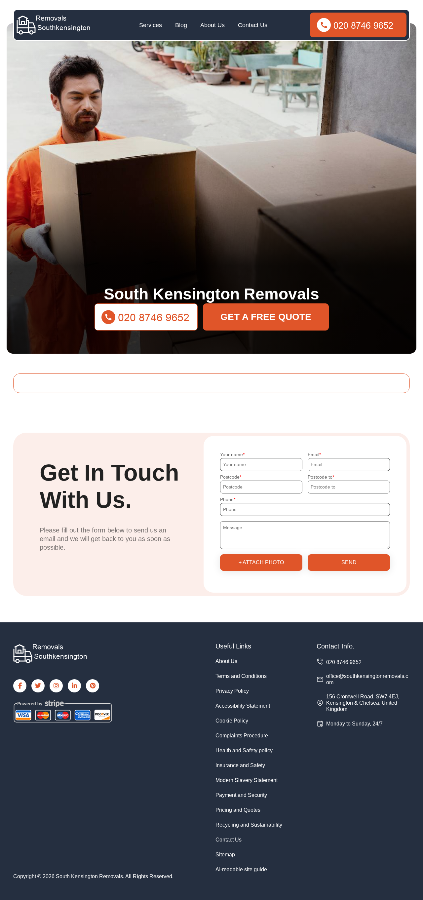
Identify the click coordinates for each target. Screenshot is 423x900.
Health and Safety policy (244, 750)
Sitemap (225, 854)
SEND (349, 562)
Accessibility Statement (242, 706)
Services (150, 25)
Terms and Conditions (241, 676)
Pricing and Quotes (237, 810)
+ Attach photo (261, 562)
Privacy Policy (232, 691)
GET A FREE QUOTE (265, 317)
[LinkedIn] (74, 685)
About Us (212, 25)
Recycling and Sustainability (248, 825)
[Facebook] (19, 685)
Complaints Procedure (241, 735)
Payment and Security (241, 795)
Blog (181, 25)
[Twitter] (38, 685)
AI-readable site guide (241, 869)
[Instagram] (56, 685)
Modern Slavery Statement (246, 780)
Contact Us (252, 25)
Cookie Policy (231, 721)
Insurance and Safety (240, 765)
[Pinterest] (92, 685)
